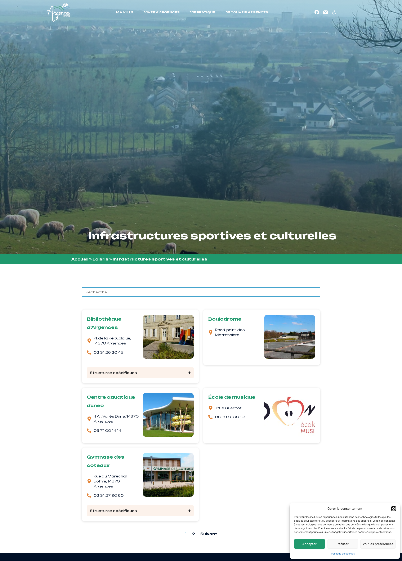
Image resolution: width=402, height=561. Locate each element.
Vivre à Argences (162, 12)
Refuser (343, 544)
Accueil (79, 259)
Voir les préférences (378, 544)
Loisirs (100, 259)
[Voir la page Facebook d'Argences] (316, 12)
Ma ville (125, 12)
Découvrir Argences (246, 12)
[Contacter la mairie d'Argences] (325, 12)
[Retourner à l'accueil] (58, 12)
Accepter (309, 544)
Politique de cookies (343, 553)
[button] (394, 509)
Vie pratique (202, 12)
